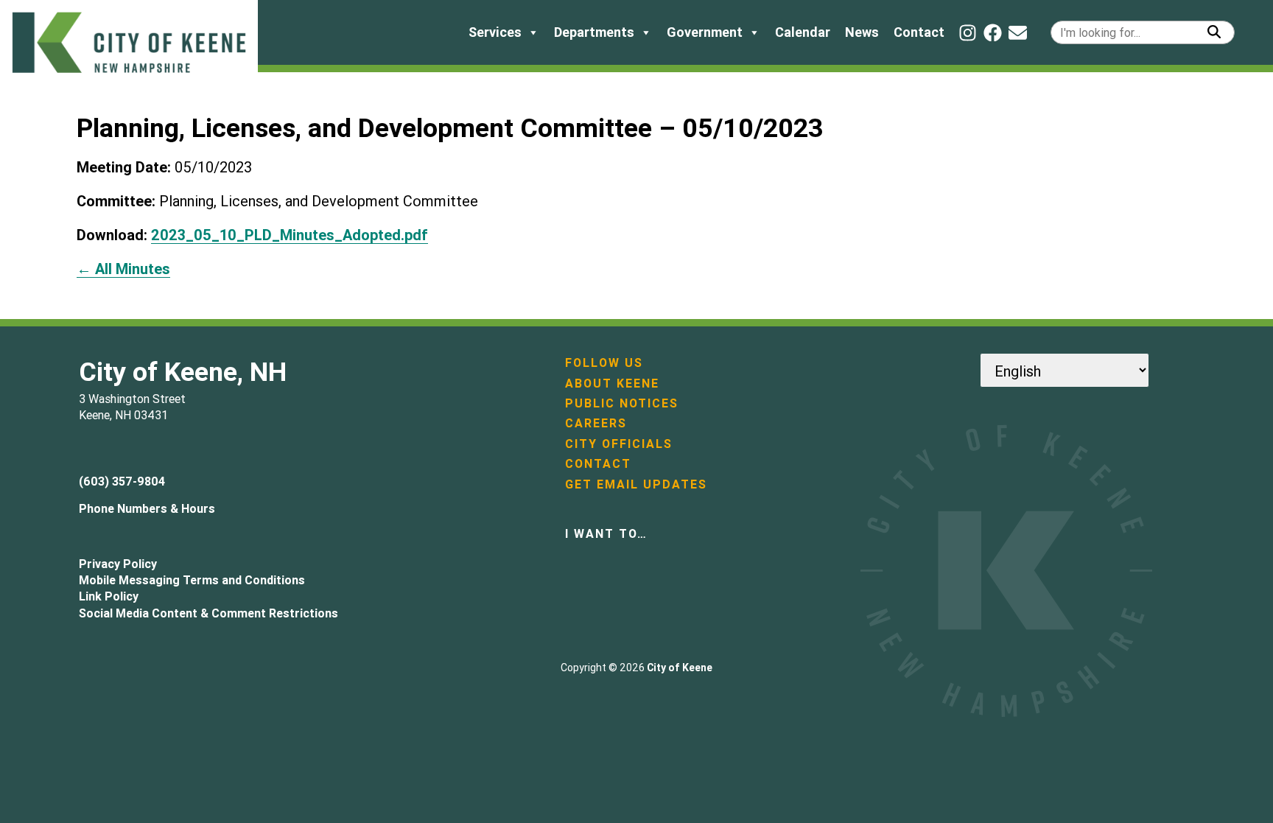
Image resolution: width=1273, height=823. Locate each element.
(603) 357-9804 (122, 481)
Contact (919, 32)
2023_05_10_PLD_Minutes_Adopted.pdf (289, 234)
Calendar (802, 32)
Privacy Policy (118, 563)
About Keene (612, 383)
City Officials (619, 443)
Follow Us (604, 362)
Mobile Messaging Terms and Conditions (192, 579)
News (862, 32)
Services (495, 32)
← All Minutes (123, 268)
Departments (594, 32)
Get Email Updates (636, 484)
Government (705, 32)
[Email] (1018, 33)
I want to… (606, 533)
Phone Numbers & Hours (147, 508)
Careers (596, 423)
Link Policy (108, 596)
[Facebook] (992, 33)
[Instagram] (967, 33)
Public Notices (621, 403)
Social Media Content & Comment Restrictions (208, 613)
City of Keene (679, 667)
